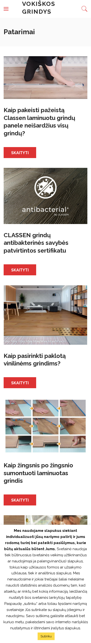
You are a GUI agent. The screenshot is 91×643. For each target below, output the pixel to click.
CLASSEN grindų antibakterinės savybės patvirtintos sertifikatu (36, 243)
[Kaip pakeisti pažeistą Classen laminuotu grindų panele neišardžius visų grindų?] (45, 77)
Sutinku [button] (46, 636)
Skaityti (20, 152)
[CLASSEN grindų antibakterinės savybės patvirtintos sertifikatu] (45, 195)
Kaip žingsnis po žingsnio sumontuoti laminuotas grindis (38, 473)
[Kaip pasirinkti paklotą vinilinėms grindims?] (45, 314)
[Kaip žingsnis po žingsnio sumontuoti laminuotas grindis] (45, 425)
